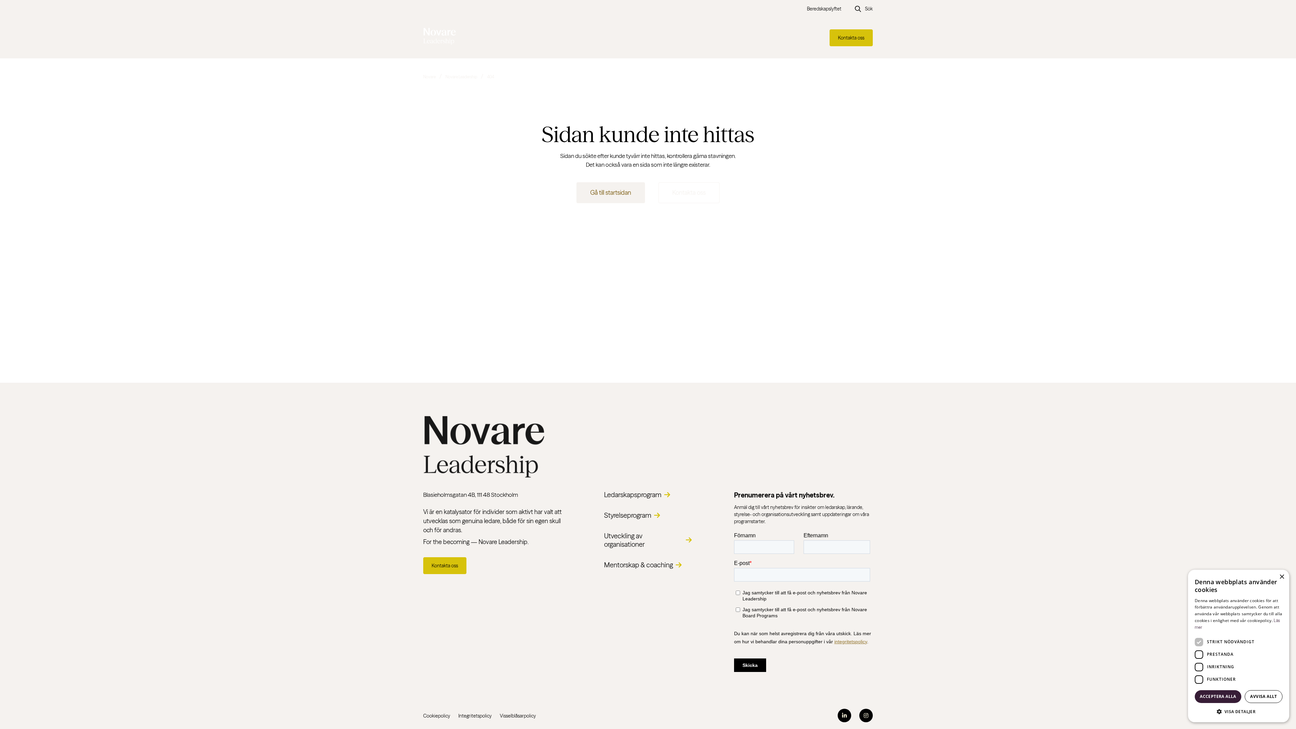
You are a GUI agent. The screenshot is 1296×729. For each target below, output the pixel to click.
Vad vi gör (555, 37)
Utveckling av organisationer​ (624, 540)
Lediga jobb (651, 37)
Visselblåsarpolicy (518, 716)
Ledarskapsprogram (633, 494)
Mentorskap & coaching (638, 565)
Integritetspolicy (475, 716)
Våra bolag (602, 37)
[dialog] (1238, 646)
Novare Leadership (461, 76)
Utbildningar (694, 37)
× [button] (1281, 576)
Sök (869, 9)
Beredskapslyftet (824, 9)
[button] (1238, 711)
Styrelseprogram (627, 515)
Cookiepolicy (436, 716)
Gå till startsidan (610, 192)
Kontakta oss (851, 38)
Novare (429, 76)
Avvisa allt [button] (1263, 696)
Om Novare (745, 37)
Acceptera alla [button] (1218, 696)
